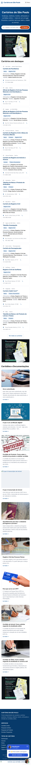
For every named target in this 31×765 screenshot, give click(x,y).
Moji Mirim (8, 201)
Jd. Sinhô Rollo (13, 109)
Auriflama (8, 267)
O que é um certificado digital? (12, 422)
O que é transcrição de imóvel (12, 490)
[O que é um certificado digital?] (15, 412)
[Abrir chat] (27, 761)
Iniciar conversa (17, 755)
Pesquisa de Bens (6, 727)
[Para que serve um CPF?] (15, 578)
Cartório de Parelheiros (11, 69)
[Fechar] (27, 746)
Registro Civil (12, 71)
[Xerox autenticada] (15, 378)
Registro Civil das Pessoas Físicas (13, 557)
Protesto (11, 137)
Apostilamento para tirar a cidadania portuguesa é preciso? (14, 522)
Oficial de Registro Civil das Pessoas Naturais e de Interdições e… (15, 91)
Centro (11, 87)
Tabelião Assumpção (10, 225)
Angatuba (8, 288)
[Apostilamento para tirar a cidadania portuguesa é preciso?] (15, 511)
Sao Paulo (8, 66)
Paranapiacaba (16, 246)
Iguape (7, 109)
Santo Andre (9, 246)
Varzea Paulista (9, 155)
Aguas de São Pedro (11, 223)
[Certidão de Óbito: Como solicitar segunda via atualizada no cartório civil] (15, 649)
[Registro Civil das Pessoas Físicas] (15, 546)
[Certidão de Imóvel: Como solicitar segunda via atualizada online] (15, 613)
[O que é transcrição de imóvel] (15, 479)
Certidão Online (5, 725)
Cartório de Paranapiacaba (12, 248)
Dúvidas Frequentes (6, 732)
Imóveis (5, 162)
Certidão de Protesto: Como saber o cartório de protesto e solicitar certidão (15, 455)
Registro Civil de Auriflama (12, 269)
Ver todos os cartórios (15, 336)
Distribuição (4, 738)
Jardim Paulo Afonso (17, 66)
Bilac (7, 311)
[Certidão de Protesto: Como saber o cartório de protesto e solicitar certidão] (15, 443)
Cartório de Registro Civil (11, 204)
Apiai (7, 87)
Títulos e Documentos (15, 162)
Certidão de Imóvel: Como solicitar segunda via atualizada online (14, 625)
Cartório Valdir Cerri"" (10, 291)
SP (3, 66)
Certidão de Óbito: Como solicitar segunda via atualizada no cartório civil (15, 660)
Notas (5, 71)
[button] (30, 759)
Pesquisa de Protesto (7, 730)
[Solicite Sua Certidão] (15, 45)
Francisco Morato (10, 130)
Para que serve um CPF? (11, 589)
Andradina (8, 180)
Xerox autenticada (9, 389)
